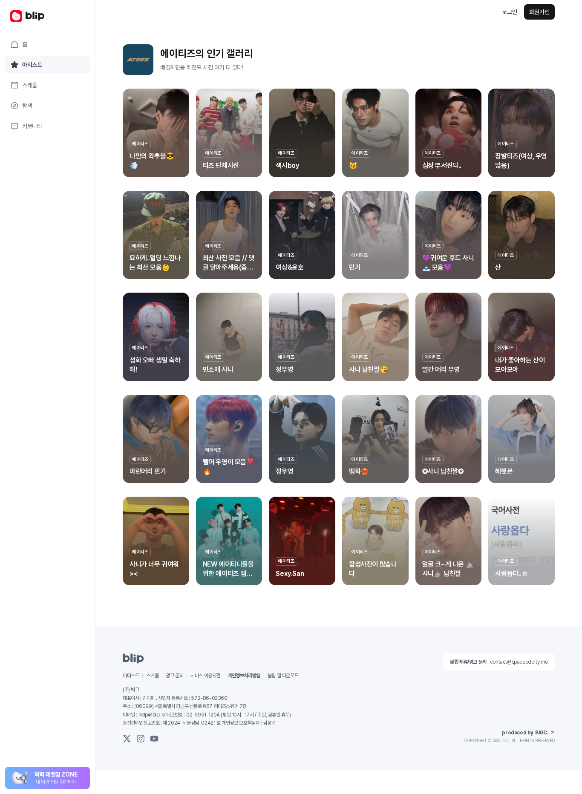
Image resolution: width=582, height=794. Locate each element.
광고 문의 (174, 676)
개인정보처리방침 (244, 676)
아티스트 (131, 676)
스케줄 (152, 676)
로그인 (509, 12)
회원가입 (539, 12)
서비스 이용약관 (205, 676)
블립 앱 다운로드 (283, 676)
